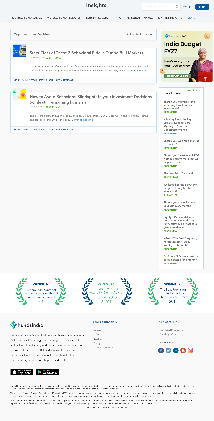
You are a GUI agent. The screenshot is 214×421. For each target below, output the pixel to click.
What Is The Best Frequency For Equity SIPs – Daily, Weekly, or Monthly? (180, 242)
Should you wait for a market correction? (181, 143)
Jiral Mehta (171, 112)
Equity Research (98, 18)
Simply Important (64, 80)
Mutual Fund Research (64, 18)
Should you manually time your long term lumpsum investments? (179, 105)
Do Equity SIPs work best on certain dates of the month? (181, 258)
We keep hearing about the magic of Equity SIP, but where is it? (180, 188)
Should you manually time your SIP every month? (179, 204)
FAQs (96, 334)
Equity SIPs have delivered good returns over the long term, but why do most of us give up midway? (180, 222)
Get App (187, 7)
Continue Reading (137, 71)
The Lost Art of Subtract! (178, 173)
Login (202, 7)
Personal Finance (139, 18)
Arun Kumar (53, 58)
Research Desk (46, 80)
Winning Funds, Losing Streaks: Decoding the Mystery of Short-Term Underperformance (177, 124)
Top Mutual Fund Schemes (172, 330)
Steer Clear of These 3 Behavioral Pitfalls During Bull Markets (86, 53)
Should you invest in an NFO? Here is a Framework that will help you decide (181, 159)
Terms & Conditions (103, 348)
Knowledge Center (168, 334)
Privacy (96, 343)
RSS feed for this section (139, 34)
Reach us (97, 339)
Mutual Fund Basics (27, 18)
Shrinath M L (171, 195)
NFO (118, 18)
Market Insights (170, 18)
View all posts (192, 90)
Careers (97, 330)
